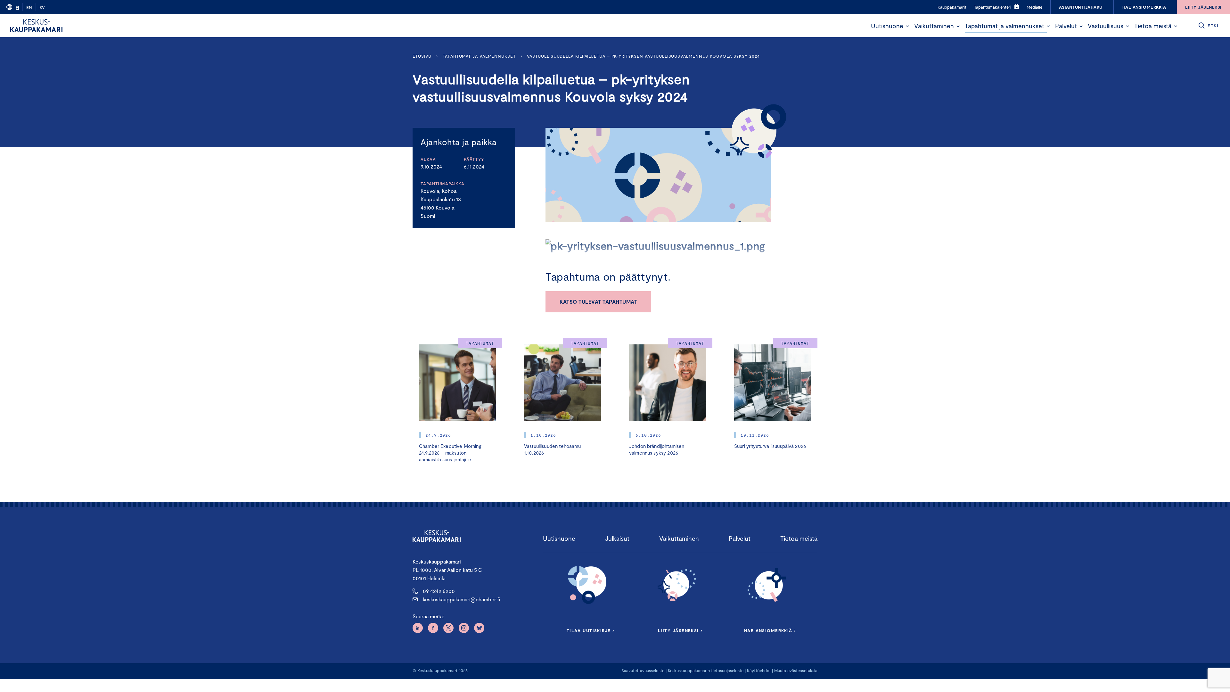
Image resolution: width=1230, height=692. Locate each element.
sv (42, 7)
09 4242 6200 (439, 591)
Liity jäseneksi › (680, 630)
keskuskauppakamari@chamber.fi (461, 599)
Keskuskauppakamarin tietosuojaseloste (705, 670)
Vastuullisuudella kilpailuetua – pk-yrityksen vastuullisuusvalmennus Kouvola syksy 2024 (643, 56)
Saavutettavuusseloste (642, 670)
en (29, 7)
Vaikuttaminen (934, 25)
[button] (907, 26)
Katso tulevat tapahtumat (598, 302)
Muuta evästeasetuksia (795, 670)
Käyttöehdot (759, 670)
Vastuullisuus (1105, 25)
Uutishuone (887, 25)
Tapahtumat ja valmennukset (1004, 25)
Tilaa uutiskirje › (590, 630)
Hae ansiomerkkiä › (770, 630)
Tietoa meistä (1152, 25)
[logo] (36, 25)
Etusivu (422, 56)
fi (17, 7)
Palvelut (1066, 25)
